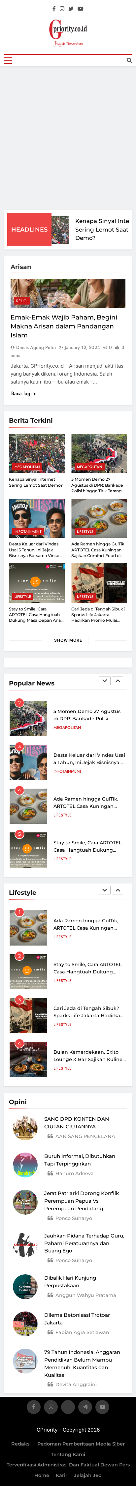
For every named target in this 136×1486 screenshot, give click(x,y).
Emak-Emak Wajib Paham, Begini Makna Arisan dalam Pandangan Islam (64, 326)
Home (41, 1475)
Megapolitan (27, 466)
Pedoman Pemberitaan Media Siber (81, 1444)
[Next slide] (117, 680)
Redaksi (21, 1444)
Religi (21, 301)
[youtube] (80, 9)
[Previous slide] (105, 680)
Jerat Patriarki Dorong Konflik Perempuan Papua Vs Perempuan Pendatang (81, 1201)
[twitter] (71, 9)
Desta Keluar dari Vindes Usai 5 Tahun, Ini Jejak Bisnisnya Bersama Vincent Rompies (89, 762)
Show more (68, 640)
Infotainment (28, 531)
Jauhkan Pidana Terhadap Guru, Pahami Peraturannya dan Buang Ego (84, 1243)
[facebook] (54, 9)
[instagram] (62, 9)
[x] (68, 1408)
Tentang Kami (68, 1454)
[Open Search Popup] (129, 60)
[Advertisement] (68, 138)
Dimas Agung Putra (36, 347)
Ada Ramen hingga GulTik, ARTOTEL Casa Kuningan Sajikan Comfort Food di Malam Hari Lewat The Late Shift (98, 555)
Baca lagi (21, 393)
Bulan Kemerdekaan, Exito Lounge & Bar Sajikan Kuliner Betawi (88, 1059)
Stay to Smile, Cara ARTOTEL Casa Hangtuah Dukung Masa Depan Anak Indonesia (88, 850)
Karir (61, 1475)
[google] (85, 1408)
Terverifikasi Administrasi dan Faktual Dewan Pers (68, 1465)
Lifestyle (85, 531)
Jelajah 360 (88, 1475)
